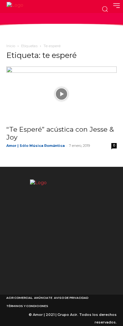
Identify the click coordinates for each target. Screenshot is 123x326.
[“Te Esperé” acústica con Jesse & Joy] (61, 93)
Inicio (10, 46)
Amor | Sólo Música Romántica (35, 145)
